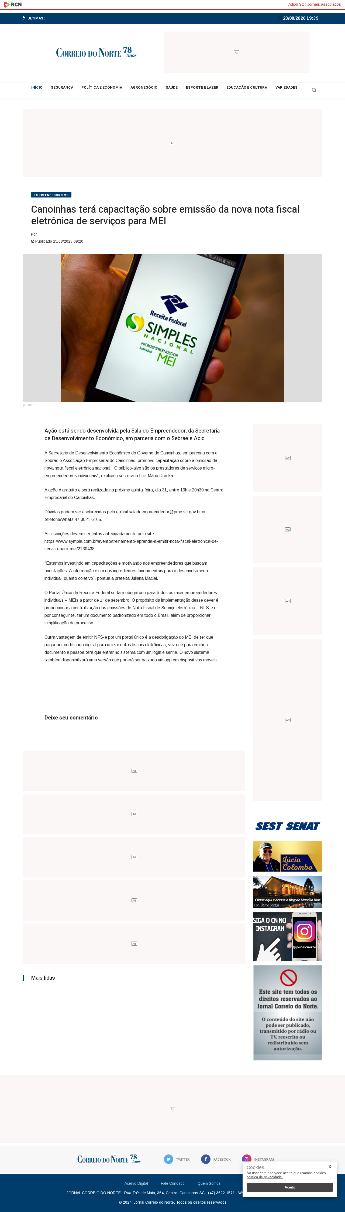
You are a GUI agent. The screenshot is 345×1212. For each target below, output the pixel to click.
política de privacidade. (265, 1177)
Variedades (286, 87)
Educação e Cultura (246, 87)
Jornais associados (324, 4)
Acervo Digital (136, 1183)
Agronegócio (143, 87)
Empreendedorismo (51, 195)
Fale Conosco (173, 1183)
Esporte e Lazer (202, 87)
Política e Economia (101, 87)
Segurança (62, 87)
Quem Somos (209, 1183)
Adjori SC (296, 4)
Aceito (290, 1187)
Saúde (172, 87)
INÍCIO (37, 87)
